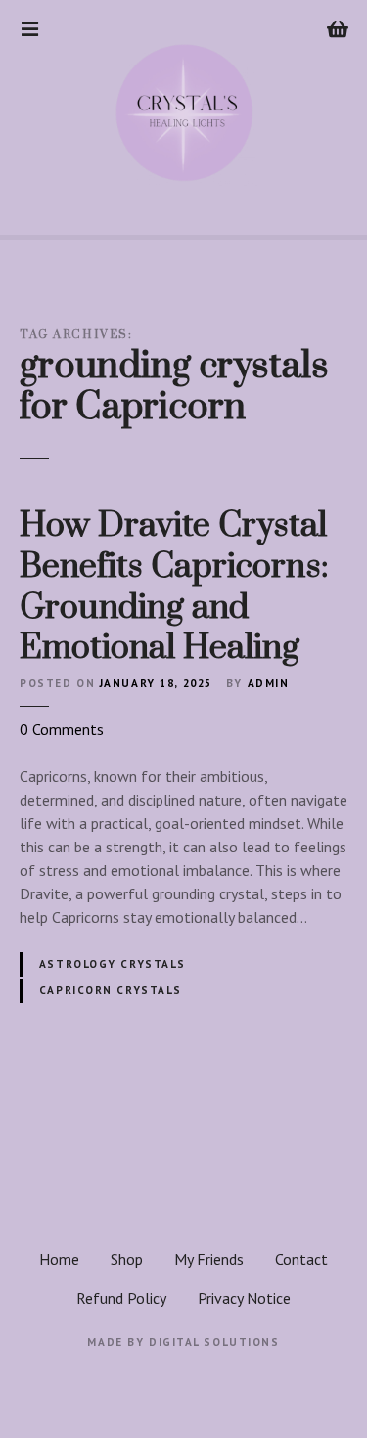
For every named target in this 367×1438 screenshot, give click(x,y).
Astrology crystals (112, 964)
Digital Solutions (214, 1342)
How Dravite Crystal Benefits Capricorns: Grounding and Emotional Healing (174, 587)
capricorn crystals (110, 990)
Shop (127, 1259)
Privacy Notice (244, 1298)
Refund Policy (121, 1298)
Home (59, 1259)
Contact (301, 1259)
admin (269, 683)
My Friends (209, 1259)
